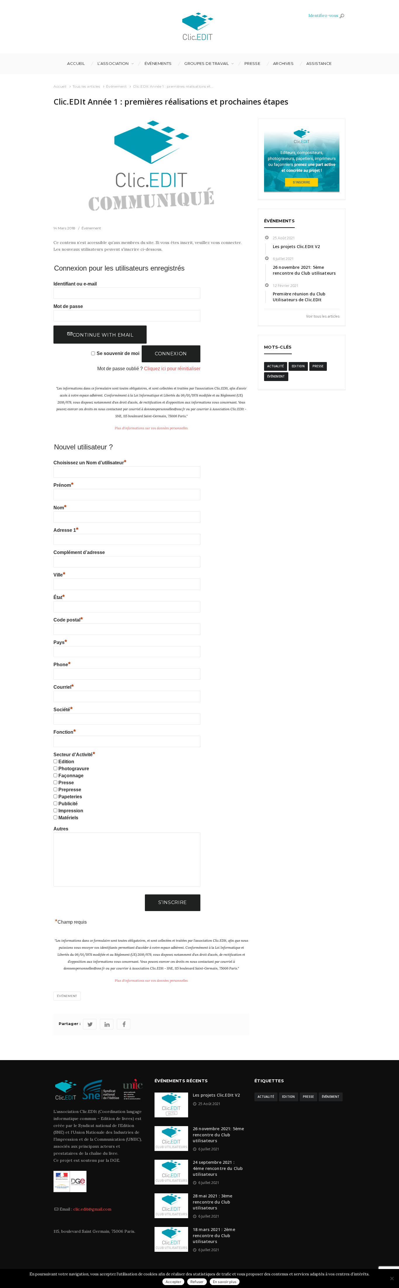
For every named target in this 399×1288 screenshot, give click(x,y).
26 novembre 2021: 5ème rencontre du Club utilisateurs (304, 270)
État (59, 597)
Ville (59, 574)
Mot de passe (68, 306)
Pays (60, 642)
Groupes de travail (206, 63)
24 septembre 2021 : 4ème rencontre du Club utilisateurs (218, 1168)
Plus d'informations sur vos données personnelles (151, 428)
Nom (60, 507)
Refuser (197, 1282)
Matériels (68, 817)
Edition (66, 761)
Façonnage (71, 775)
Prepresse (69, 789)
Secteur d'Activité (74, 754)
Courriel (63, 687)
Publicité (68, 803)
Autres (60, 828)
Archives (283, 63)
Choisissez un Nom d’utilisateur (89, 462)
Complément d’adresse (79, 552)
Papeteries (70, 796)
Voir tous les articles (322, 316)
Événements (158, 63)
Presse (252, 63)
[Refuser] (392, 1278)
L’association (113, 63)
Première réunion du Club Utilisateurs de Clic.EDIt (299, 296)
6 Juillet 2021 (283, 258)
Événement (116, 86)
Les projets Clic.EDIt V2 (296, 246)
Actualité (275, 366)
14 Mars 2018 (64, 228)
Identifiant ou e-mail (75, 283)
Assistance (319, 63)
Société (63, 709)
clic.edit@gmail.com (92, 1209)
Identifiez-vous (323, 15)
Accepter (173, 1282)
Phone (62, 664)
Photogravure (73, 768)
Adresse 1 (66, 530)
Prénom (63, 485)
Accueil (76, 63)
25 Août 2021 (284, 238)
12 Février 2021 (286, 285)
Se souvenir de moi (118, 353)
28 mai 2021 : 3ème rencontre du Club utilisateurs (213, 1202)
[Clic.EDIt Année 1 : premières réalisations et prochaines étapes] (151, 167)
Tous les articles (86, 86)
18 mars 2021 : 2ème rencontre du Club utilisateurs (214, 1235)
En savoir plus (225, 1282)
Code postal (68, 619)
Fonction (64, 732)
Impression (70, 810)
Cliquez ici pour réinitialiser (172, 368)
